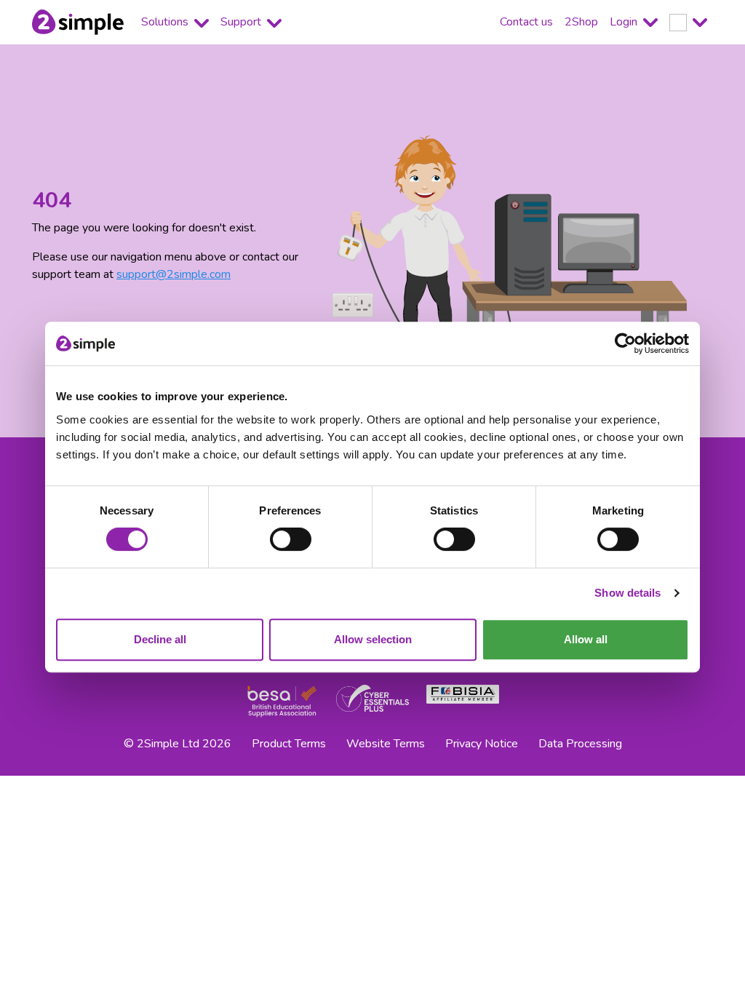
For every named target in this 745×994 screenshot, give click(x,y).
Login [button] (625, 22)
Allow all (585, 639)
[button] (688, 22)
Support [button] (242, 22)
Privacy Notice (481, 744)
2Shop (581, 22)
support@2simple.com (173, 274)
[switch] (290, 539)
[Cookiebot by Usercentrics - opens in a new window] (625, 343)
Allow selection (373, 639)
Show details (627, 593)
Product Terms (289, 744)
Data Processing (580, 744)
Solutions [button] (166, 22)
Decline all (160, 639)
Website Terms (385, 744)
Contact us (526, 22)
